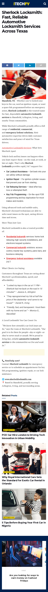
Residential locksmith (16, 236)
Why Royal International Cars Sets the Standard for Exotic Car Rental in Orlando (23, 480)
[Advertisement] (24, 48)
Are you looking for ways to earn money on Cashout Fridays (24, 578)
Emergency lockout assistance (20, 258)
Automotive (9, 430)
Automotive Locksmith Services (16, 147)
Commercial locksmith (16, 247)
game (24, 570)
